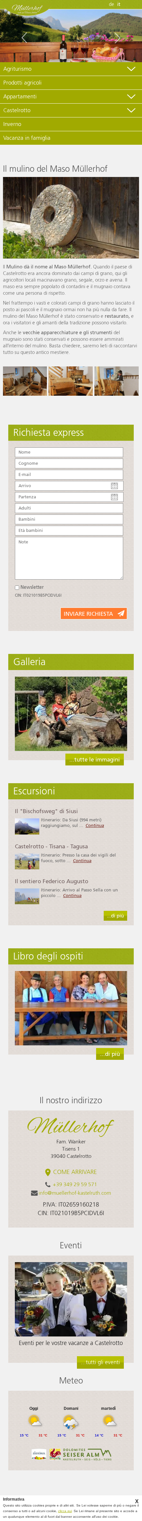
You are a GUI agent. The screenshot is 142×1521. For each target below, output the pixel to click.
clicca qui (65, 1511)
